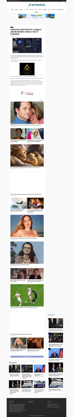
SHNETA (40, 9)
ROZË (27, 9)
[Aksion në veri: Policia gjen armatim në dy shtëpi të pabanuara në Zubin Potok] (14, 369)
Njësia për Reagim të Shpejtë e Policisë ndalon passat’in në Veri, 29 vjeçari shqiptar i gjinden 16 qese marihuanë (27, 376)
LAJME (12, 9)
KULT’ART (54, 9)
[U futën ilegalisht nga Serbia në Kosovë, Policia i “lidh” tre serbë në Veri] (27, 384)
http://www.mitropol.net (56, 407)
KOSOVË (16, 9)
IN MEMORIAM (59, 9)
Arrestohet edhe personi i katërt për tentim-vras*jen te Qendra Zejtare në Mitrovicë (39, 391)
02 (24, 9)
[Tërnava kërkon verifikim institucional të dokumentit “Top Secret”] (39, 369)
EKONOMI (45, 9)
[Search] (63, 9)
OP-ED (49, 9)
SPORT (36, 9)
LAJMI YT (31, 9)
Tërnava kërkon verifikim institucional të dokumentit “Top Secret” (39, 375)
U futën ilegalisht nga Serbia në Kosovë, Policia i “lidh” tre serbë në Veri (27, 390)
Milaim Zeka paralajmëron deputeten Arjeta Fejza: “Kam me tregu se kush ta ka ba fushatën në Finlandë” (14, 391)
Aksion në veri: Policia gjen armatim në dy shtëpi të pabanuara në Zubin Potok (14, 375)
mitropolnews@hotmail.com (55, 405)
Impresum (18, 0)
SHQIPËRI (20, 9)
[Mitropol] (36, 5)
